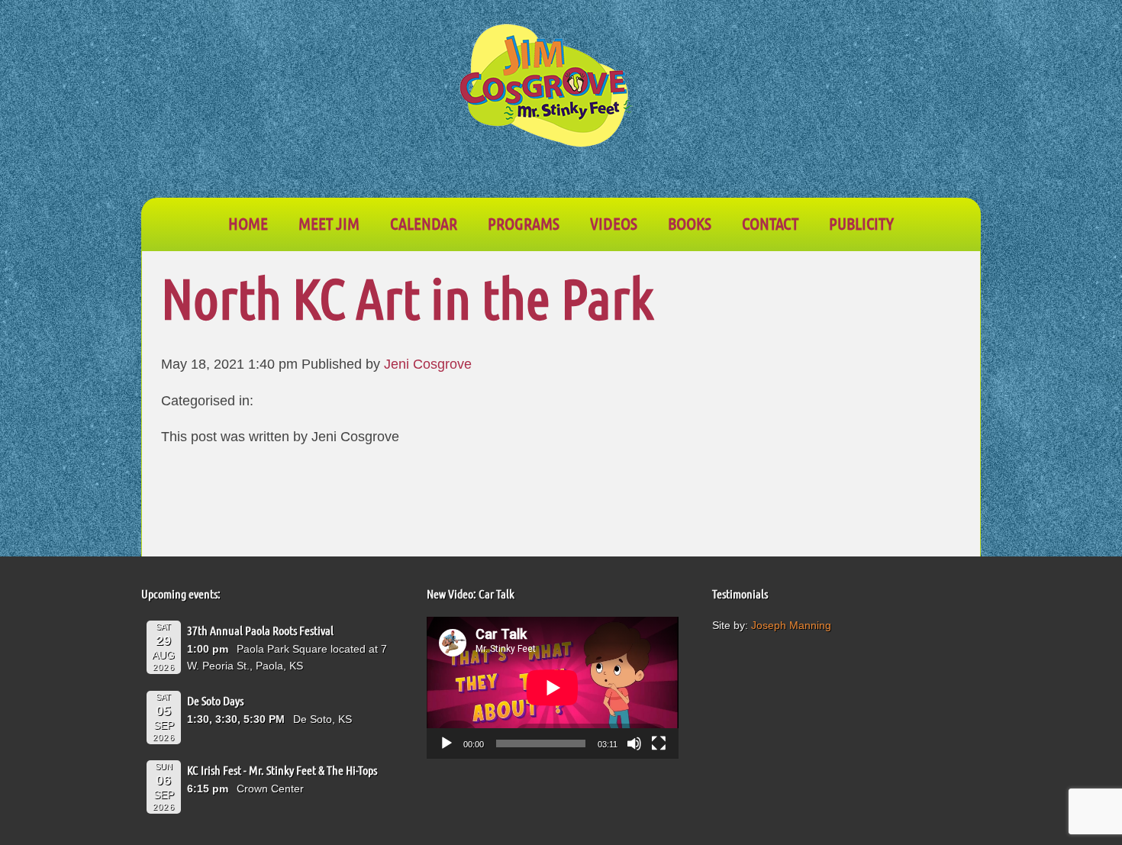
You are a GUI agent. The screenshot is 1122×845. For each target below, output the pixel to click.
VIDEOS (613, 223)
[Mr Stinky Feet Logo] (545, 87)
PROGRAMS (523, 223)
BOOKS (689, 223)
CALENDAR (423, 223)
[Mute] (634, 743)
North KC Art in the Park (407, 297)
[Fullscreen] (658, 743)
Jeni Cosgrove (428, 364)
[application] (553, 688)
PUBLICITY (861, 223)
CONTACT (770, 223)
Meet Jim (328, 223)
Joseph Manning (791, 625)
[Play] (446, 743)
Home (248, 223)
